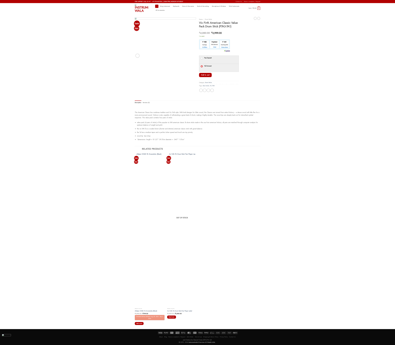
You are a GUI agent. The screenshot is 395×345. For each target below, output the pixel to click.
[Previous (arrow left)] (3, 172)
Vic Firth (212, 86)
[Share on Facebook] (201, 90)
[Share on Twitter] (204, 90)
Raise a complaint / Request (252, 1)
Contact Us (239, 1)
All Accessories (160, 10)
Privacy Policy (224, 337)
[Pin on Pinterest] (212, 90)
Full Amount (207, 66)
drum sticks (206, 86)
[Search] (156, 6)
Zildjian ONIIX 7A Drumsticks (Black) (146, 311)
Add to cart (205, 75)
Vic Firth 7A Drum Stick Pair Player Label (179, 311)
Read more (171, 317)
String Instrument (165, 6)
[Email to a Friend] (208, 90)
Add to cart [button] (139, 323)
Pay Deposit (208, 58)
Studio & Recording (203, 6)
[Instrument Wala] (143, 8)
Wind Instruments (234, 6)
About (161, 337)
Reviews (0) (146, 103)
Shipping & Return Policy (210, 337)
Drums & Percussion (188, 6)
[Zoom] (137, 56)
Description (138, 103)
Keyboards (176, 6)
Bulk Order (190, 337)
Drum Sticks (208, 19)
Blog (165, 337)
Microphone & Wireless (219, 6)
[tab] (138, 103)
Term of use (198, 337)
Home (201, 19)
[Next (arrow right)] (389, 172)
